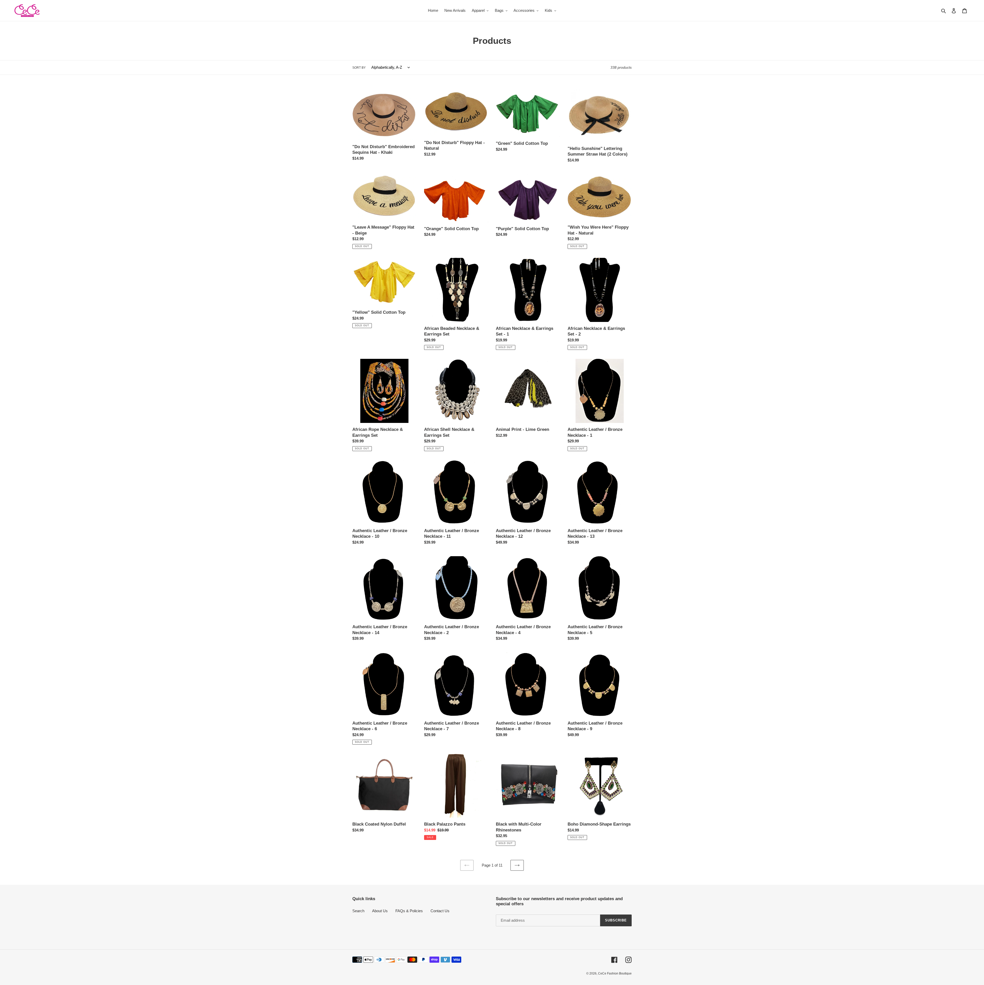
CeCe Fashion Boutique (615, 973)
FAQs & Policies (409, 911)
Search (358, 911)
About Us (380, 911)
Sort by (359, 67)
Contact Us (439, 911)
